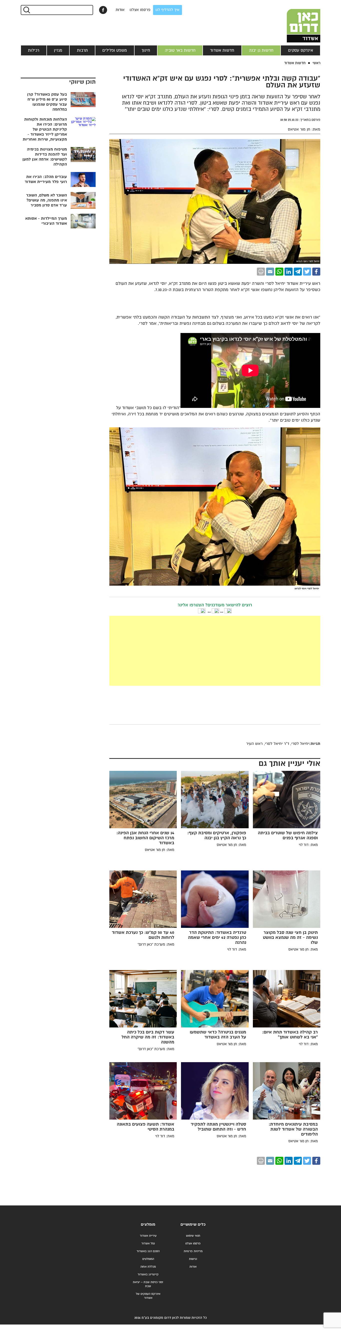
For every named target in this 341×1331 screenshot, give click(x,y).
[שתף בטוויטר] (307, 272)
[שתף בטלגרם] (298, 272)
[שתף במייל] (270, 272)
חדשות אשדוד (222, 50)
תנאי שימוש (193, 1235)
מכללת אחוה (148, 1266)
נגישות (193, 1259)
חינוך (146, 50)
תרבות (82, 50)
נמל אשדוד (148, 1243)
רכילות (33, 50)
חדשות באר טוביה (180, 50)
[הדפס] (261, 272)
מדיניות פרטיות (193, 1251)
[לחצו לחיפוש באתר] (26, 10)
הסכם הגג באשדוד (148, 1251)
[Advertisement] (214, 651)
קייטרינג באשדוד (148, 1274)
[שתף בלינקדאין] (289, 272)
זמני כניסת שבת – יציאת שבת (148, 1284)
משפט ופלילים (114, 50)
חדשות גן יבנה (261, 50)
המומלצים (148, 1259)
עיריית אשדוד (148, 1235)
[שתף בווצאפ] (279, 272)
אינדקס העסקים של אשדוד (148, 1296)
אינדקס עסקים (300, 50)
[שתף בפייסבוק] (103, 10)
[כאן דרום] (295, 21)
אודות (120, 9)
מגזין (58, 50)
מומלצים (148, 1224)
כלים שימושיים (192, 1224)
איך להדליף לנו (167, 9)
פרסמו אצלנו (140, 9)
